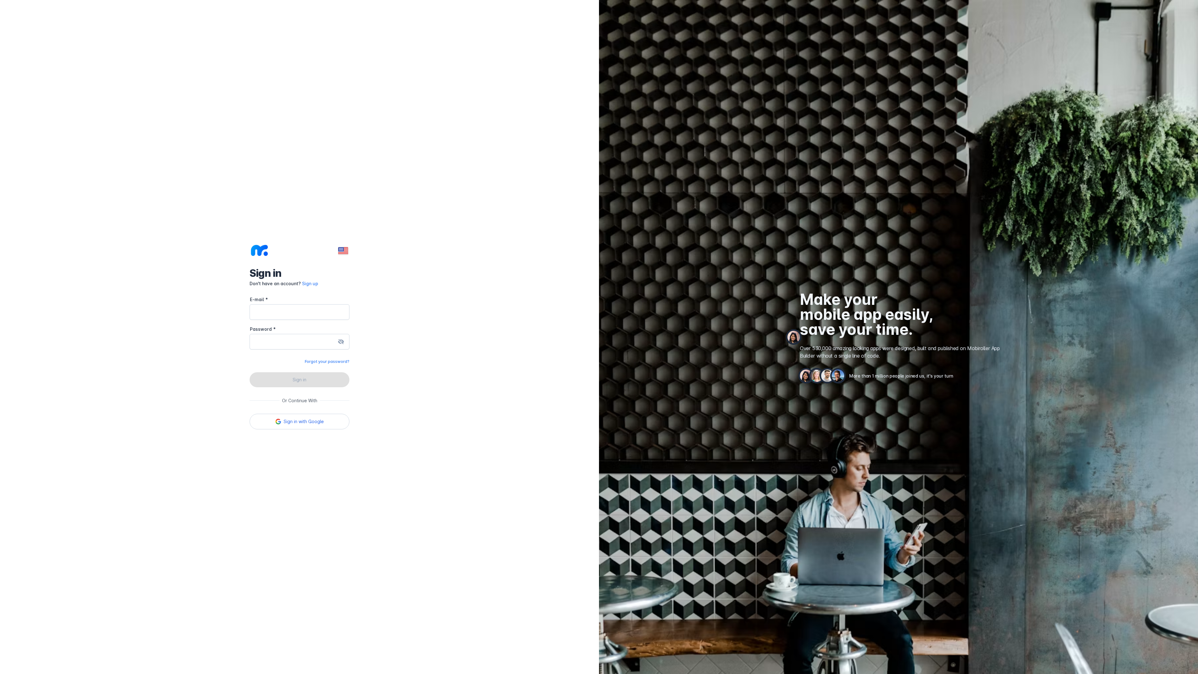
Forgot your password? (327, 361)
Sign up (310, 283)
